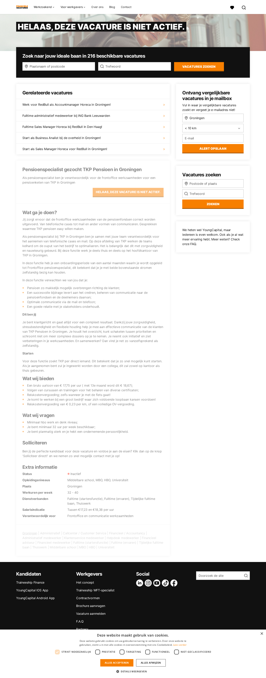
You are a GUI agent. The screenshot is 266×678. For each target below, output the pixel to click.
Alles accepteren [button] (117, 662)
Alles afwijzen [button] (151, 662)
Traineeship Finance (30, 582)
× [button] (261, 633)
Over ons (97, 7)
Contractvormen (88, 598)
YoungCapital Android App (35, 598)
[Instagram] (149, 583)
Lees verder (180, 644)
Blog (112, 7)
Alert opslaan (212, 148)
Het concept (85, 582)
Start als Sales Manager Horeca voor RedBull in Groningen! (64, 149)
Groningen (29, 533)
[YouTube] (157, 583)
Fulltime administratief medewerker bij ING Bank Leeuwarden (66, 116)
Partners (82, 629)
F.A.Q (80, 621)
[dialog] (133, 654)
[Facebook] (174, 583)
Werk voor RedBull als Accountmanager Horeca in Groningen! (66, 104)
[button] (133, 671)
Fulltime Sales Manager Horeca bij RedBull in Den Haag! (62, 127)
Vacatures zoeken (199, 67)
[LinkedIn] (140, 583)
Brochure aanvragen (90, 606)
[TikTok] (166, 583)
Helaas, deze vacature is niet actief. (128, 192)
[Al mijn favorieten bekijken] (232, 7)
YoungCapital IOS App (32, 590)
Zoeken (213, 204)
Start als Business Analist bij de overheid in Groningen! (61, 138)
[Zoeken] (244, 7)
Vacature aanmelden (90, 614)
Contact (126, 7)
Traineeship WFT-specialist (95, 590)
